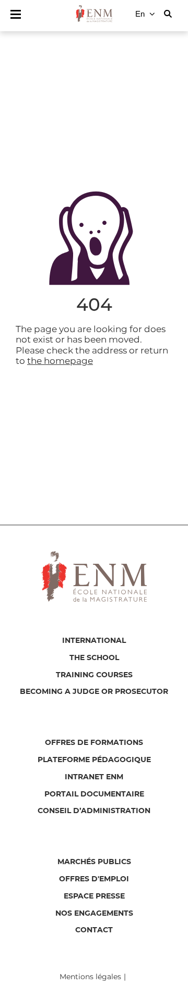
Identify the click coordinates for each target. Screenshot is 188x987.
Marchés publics (94, 862)
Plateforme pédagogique (94, 760)
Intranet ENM (94, 777)
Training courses (94, 675)
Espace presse (94, 896)
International (94, 640)
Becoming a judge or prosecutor (94, 691)
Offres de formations (94, 742)
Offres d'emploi (94, 879)
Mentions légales (90, 976)
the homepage (60, 361)
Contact (94, 930)
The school (94, 658)
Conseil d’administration (94, 811)
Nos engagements (94, 913)
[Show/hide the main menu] (16, 14)
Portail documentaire (94, 794)
